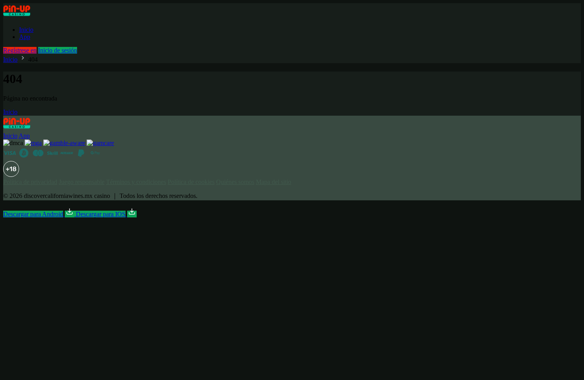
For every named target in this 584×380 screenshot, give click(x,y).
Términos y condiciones (136, 181)
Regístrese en (20, 50)
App (24, 36)
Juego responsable (81, 181)
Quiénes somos (235, 181)
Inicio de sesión (57, 50)
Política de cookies (191, 181)
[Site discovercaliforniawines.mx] (25, 16)
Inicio (26, 29)
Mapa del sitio (273, 181)
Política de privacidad (30, 181)
